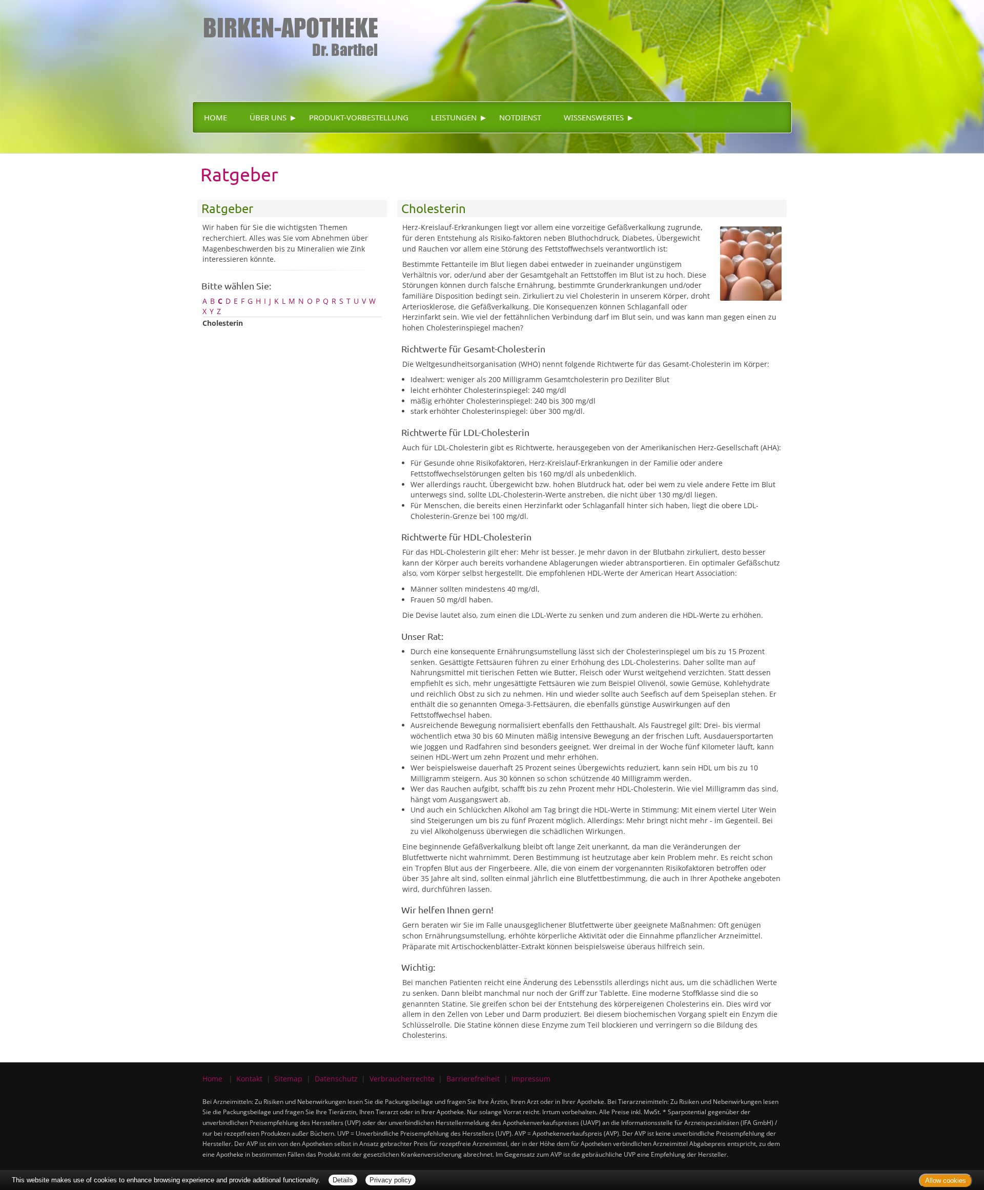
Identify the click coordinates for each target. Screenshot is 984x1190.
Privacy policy (391, 1180)
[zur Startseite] (286, 28)
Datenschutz (336, 1078)
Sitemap (288, 1078)
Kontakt (249, 1078)
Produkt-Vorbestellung (358, 117)
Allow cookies (945, 1180)
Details (343, 1180)
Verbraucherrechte (402, 1078)
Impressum (530, 1078)
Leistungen (454, 117)
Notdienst (520, 117)
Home (215, 117)
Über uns (268, 117)
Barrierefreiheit (473, 1078)
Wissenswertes (594, 117)
